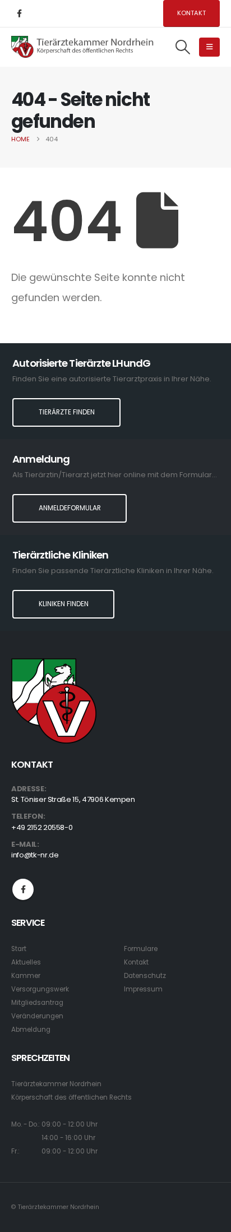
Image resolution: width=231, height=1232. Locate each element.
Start (18, 948)
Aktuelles (26, 962)
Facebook (23, 889)
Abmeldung (30, 1029)
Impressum (143, 989)
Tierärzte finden (67, 412)
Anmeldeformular (70, 508)
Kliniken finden (64, 603)
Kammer (25, 975)
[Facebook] (19, 13)
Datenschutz (145, 975)
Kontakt (191, 12)
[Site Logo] (82, 47)
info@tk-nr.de (34, 855)
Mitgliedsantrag (37, 1002)
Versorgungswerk (40, 989)
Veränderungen (37, 1016)
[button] (183, 47)
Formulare (141, 948)
